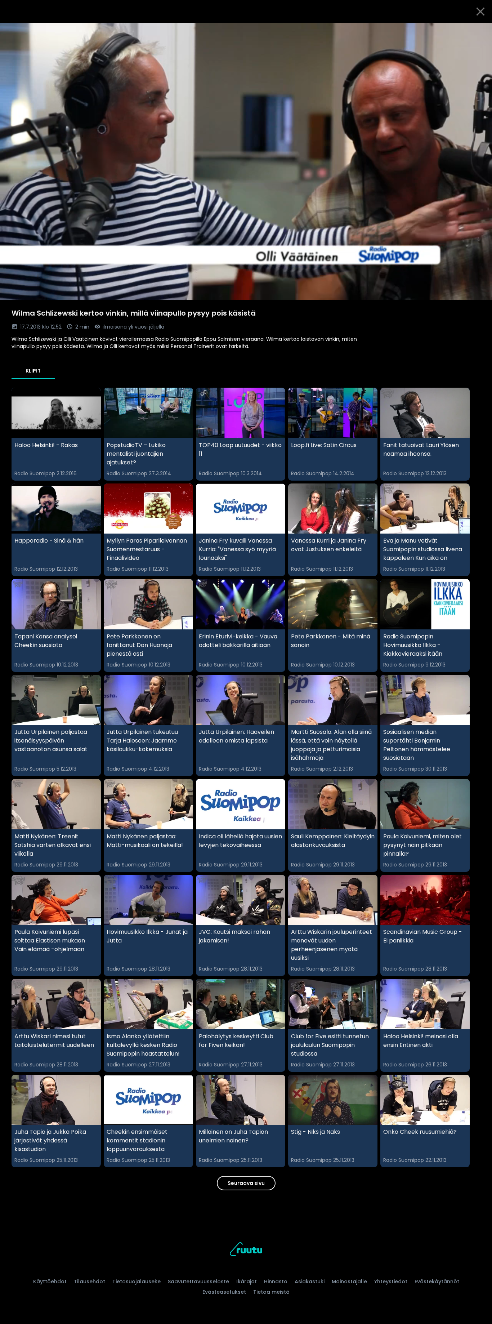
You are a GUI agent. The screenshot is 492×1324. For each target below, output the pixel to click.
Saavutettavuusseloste (198, 1281)
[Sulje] (480, 11)
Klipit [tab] (33, 370)
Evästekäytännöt (437, 1281)
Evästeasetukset (224, 1292)
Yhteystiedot (390, 1281)
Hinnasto (275, 1281)
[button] (246, 161)
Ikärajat (246, 1281)
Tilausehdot (89, 1281)
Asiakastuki (310, 1281)
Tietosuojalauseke (136, 1281)
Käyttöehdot (50, 1281)
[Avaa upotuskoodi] (478, 31)
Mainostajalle (349, 1281)
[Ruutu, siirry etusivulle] (246, 1250)
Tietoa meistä (271, 1292)
